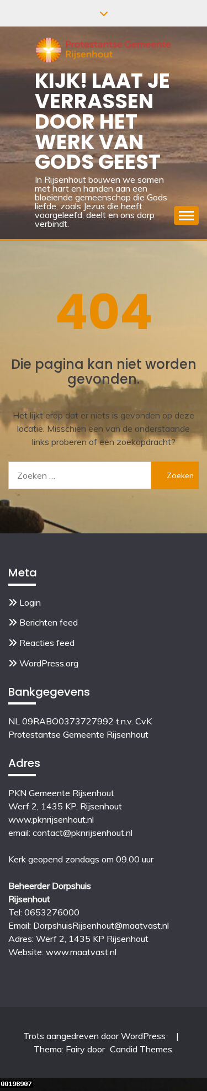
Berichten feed (48, 622)
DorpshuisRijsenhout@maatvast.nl (101, 925)
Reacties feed (47, 642)
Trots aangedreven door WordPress (95, 1035)
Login (30, 602)
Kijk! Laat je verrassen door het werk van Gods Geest (102, 121)
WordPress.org (48, 663)
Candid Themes (141, 1049)
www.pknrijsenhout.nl (51, 819)
